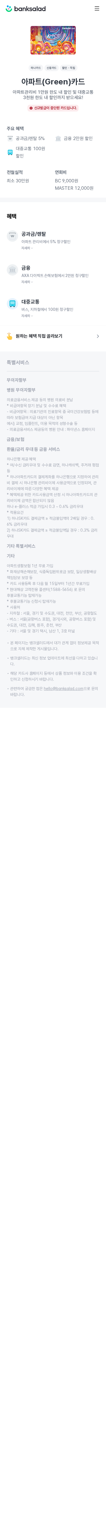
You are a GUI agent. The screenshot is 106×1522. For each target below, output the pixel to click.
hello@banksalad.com (63, 688)
